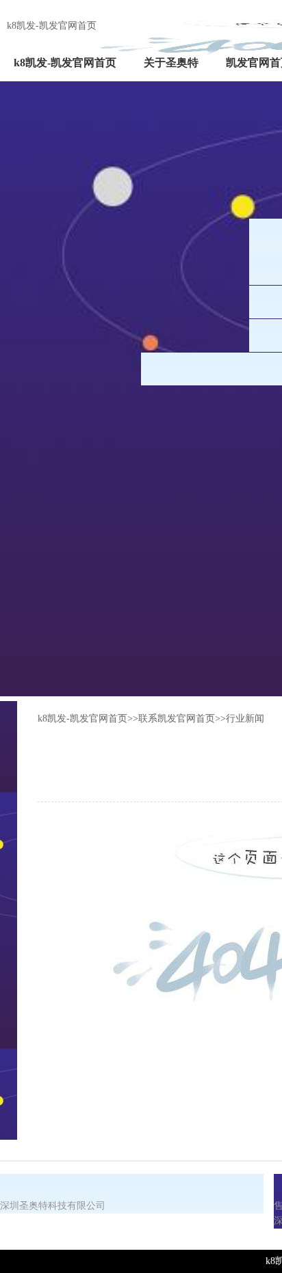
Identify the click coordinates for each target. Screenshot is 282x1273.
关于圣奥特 (171, 62)
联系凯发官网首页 (176, 718)
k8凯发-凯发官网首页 (52, 25)
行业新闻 (245, 718)
